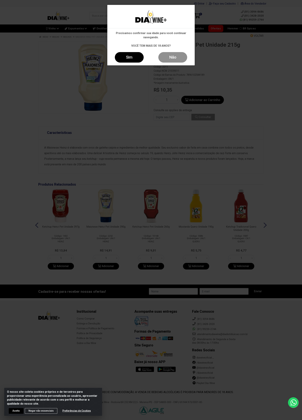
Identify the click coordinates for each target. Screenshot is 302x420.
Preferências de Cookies (76, 410)
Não (172, 57)
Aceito (16, 410)
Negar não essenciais (41, 410)
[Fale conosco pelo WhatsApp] (293, 402)
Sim (129, 57)
